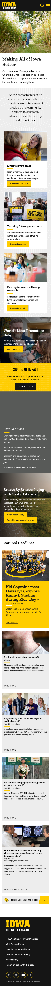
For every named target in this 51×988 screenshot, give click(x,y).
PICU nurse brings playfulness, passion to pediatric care (24, 784)
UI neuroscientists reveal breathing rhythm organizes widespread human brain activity (23, 853)
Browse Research (17, 308)
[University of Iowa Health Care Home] (18, 925)
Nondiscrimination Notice (18, 949)
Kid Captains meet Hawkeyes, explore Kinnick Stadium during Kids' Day (23, 593)
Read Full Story (13, 349)
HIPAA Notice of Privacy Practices (22, 939)
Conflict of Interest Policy (18, 954)
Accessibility (12, 959)
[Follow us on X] (16, 975)
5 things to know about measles (20, 657)
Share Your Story (25, 386)
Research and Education (16, 889)
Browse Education (18, 244)
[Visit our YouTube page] (23, 975)
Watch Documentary (15, 515)
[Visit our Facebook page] (9, 975)
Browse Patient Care (19, 183)
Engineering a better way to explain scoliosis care (23, 720)
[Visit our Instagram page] (30, 975)
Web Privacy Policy (15, 944)
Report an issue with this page (20, 965)
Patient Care (12, 623)
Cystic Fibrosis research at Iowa (20, 520)
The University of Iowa (18, 981)
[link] (9, 5)
